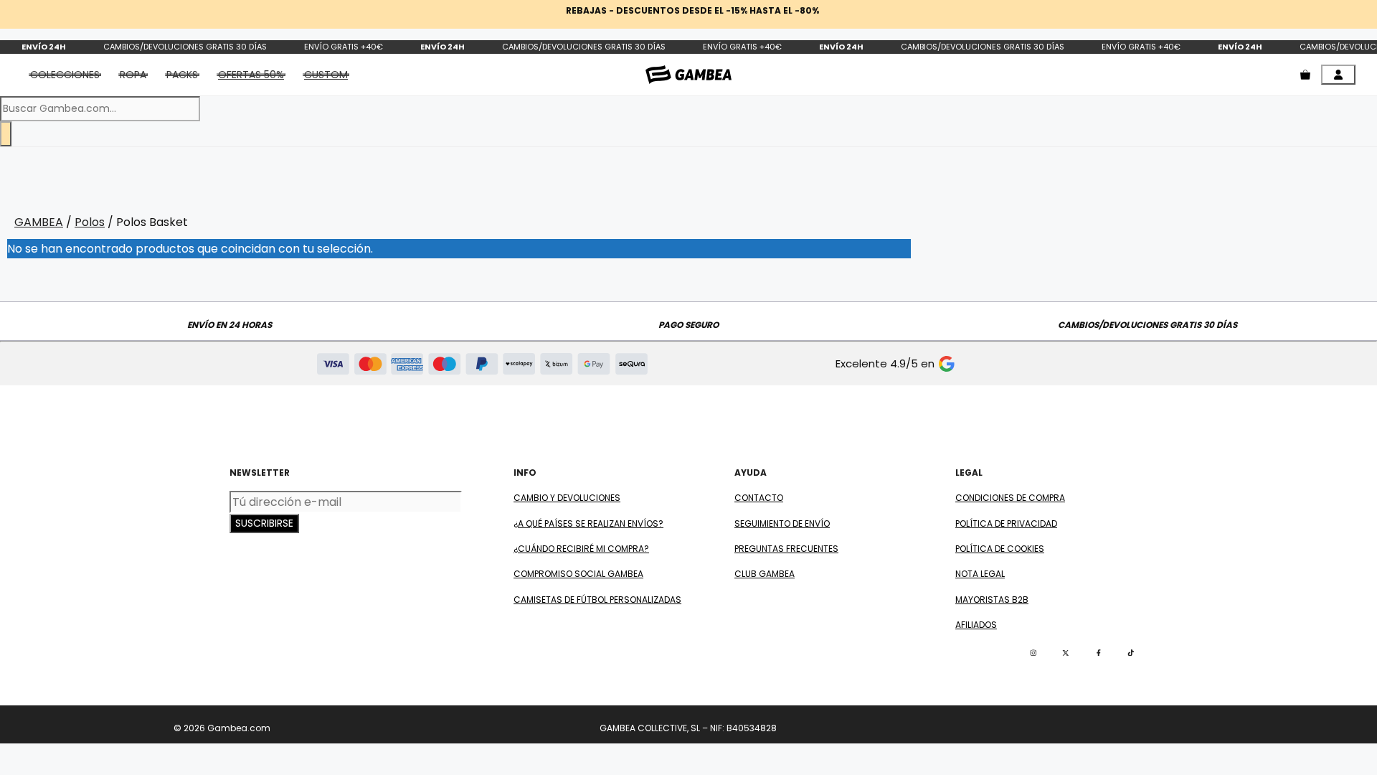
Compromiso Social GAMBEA (578, 574)
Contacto (758, 498)
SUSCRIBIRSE (264, 523)
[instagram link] (1033, 653)
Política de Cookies (999, 548)
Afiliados (976, 625)
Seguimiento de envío (782, 523)
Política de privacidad (1006, 523)
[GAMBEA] (688, 74)
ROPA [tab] (133, 74)
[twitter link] (1065, 653)
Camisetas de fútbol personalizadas (597, 599)
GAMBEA (38, 222)
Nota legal (980, 574)
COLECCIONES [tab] (65, 74)
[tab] (251, 74)
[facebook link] (1098, 653)
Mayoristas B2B (991, 599)
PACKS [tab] (182, 74)
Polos (90, 222)
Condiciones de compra (1010, 498)
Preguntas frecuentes (786, 548)
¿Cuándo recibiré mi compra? (581, 548)
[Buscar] (5, 133)
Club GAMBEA (764, 574)
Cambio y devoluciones (567, 498)
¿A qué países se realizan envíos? (588, 523)
